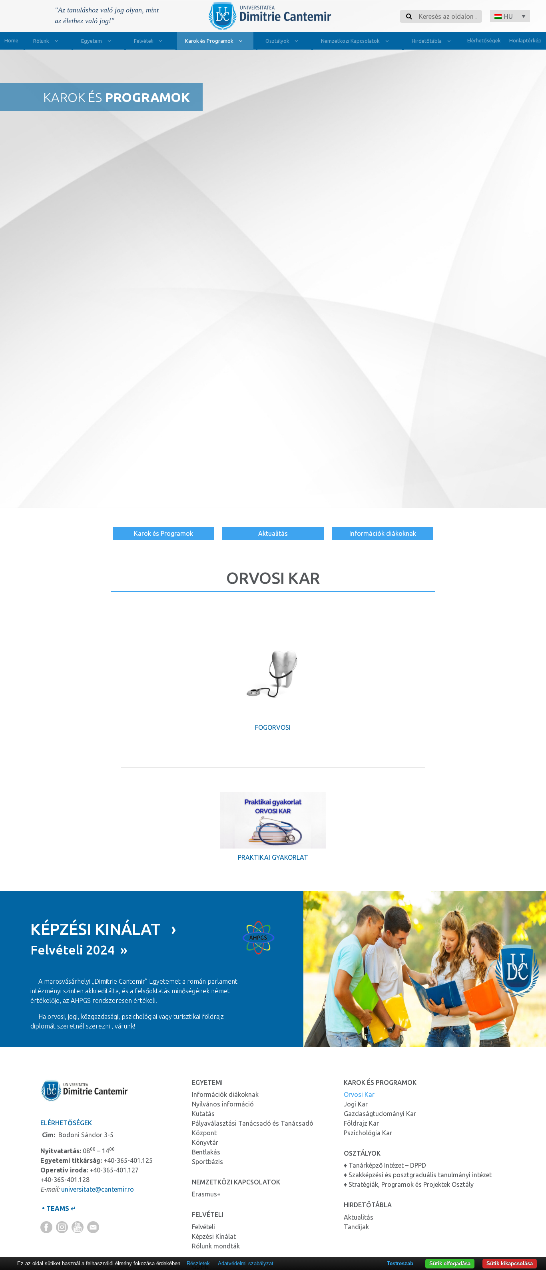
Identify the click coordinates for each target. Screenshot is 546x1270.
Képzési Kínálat (214, 1236)
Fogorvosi (273, 727)
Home (11, 40)
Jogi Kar (356, 1104)
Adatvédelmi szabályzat (245, 1263)
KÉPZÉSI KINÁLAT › (103, 929)
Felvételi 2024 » (79, 950)
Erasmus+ (206, 1194)
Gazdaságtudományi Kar (380, 1113)
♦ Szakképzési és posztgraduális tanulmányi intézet (418, 1174)
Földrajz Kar (361, 1123)
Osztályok (277, 41)
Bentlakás (206, 1152)
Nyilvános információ (223, 1104)
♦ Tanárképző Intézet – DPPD (385, 1165)
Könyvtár (205, 1142)
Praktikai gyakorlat (273, 857)
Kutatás (203, 1113)
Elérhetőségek (484, 40)
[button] (510, 16)
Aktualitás (273, 533)
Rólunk (41, 41)
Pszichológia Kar (368, 1132)
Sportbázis (207, 1161)
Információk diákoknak (382, 533)
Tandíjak (356, 1226)
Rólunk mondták (216, 1246)
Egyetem (91, 41)
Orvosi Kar (359, 1094)
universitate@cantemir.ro (97, 1189)
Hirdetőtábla (427, 41)
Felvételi (143, 41)
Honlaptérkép (525, 40)
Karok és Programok (209, 41)
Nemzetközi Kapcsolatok (350, 41)
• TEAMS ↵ (58, 1208)
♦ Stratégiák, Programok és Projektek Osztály (409, 1184)
